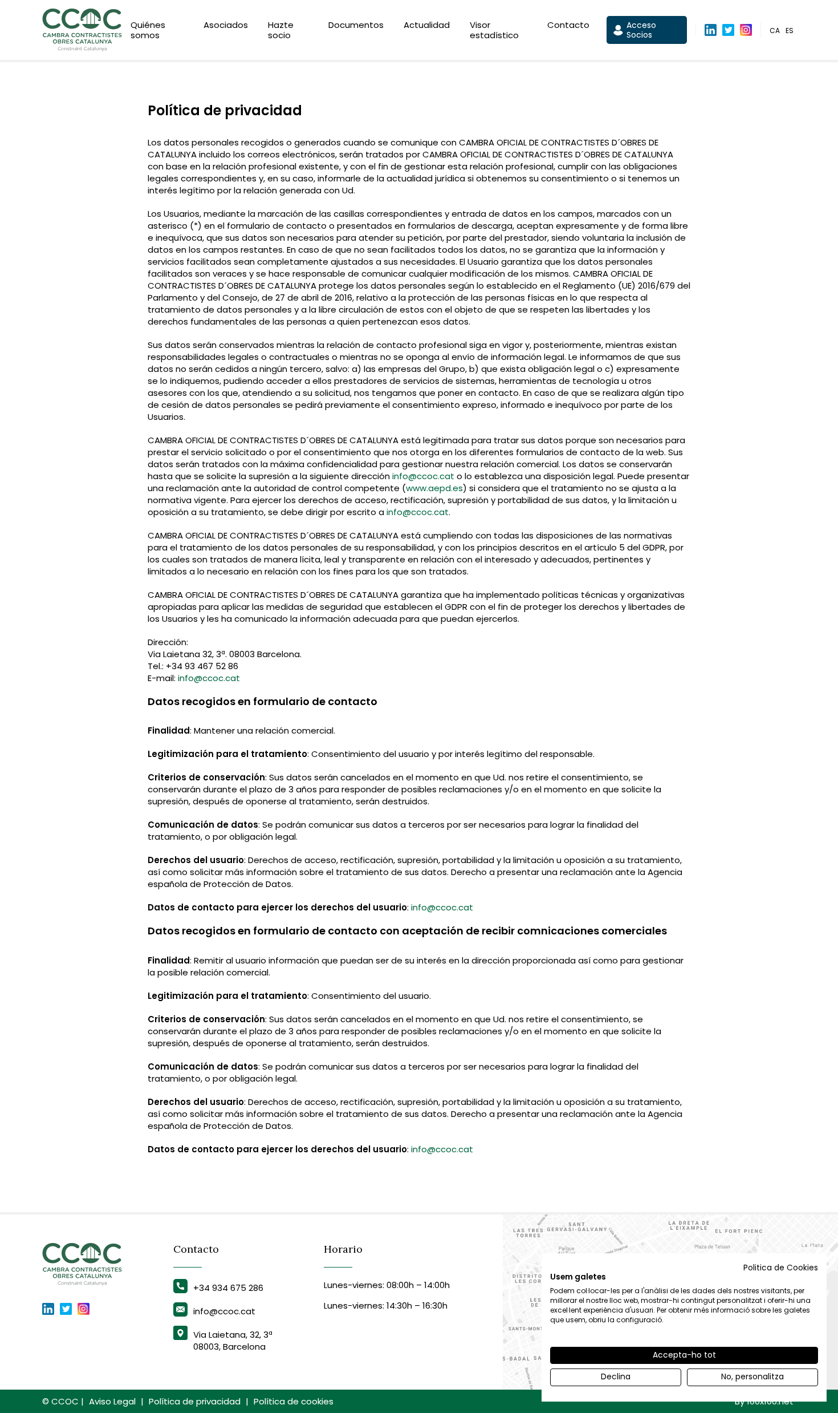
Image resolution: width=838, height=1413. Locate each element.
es (790, 30)
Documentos (356, 25)
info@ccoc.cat (423, 476)
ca (775, 30)
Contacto (568, 25)
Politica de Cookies (780, 1267)
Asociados (226, 25)
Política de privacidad (195, 1401)
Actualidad (427, 25)
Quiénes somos (148, 30)
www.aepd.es (434, 488)
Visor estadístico (494, 30)
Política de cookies (293, 1401)
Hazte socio (281, 30)
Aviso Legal (112, 1401)
